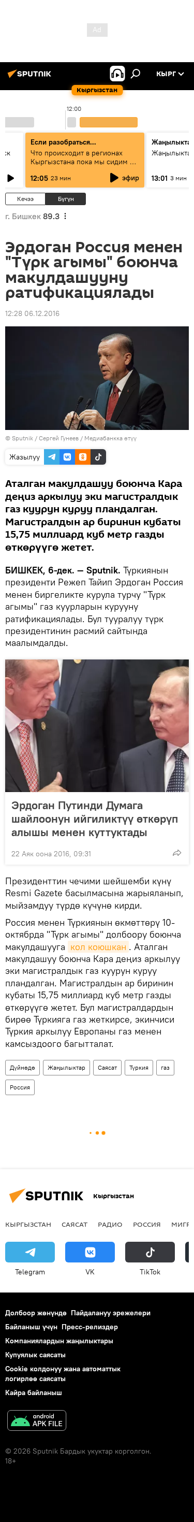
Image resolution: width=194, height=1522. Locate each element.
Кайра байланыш (33, 1392)
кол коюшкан (98, 947)
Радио (110, 1224)
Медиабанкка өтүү (110, 438)
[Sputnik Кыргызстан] (31, 77)
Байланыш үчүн (31, 1326)
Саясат (107, 1067)
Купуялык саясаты (35, 1354)
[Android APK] (37, 1421)
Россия (20, 1087)
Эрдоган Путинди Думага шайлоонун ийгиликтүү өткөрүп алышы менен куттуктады (94, 818)
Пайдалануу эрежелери (111, 1312)
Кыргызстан (28, 1224)
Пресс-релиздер (90, 1326)
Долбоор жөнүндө (36, 1312)
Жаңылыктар (66, 1067)
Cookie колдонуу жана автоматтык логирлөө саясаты (63, 1373)
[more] (177, 852)
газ (165, 1067)
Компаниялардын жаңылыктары (59, 1340)
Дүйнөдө (22, 1067)
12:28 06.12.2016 (32, 313)
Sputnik (22, 438)
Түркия (138, 1067)
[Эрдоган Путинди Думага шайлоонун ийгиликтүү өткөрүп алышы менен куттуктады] (97, 725)
